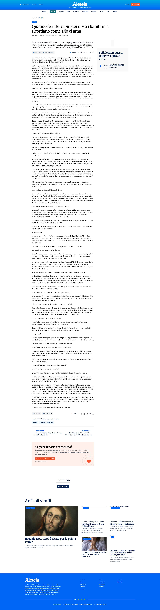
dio (112, 537)
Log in (68, 480)
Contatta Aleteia (97, 604)
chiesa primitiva (31, 508)
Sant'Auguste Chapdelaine (85, 7)
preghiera (50, 422)
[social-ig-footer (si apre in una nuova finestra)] (85, 599)
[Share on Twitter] (87, 52)
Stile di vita (76, 11)
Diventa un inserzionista (86, 604)
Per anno (120, 582)
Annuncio (101, 586)
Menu (44, 11)
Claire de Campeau (51, 35)
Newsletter (102, 582)
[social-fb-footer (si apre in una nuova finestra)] (78, 599)
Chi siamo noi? (66, 604)
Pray (52, 11)
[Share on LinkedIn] (84, 52)
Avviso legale (75, 604)
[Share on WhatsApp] (93, 52)
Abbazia (115, 11)
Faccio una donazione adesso (44, 459)
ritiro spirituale (87, 539)
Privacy (104, 604)
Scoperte (93, 11)
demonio (85, 508)
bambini (35, 422)
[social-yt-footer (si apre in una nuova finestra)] (75, 599)
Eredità (102, 11)
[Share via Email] (90, 52)
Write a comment (63, 486)
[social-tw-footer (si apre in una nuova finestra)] (81, 599)
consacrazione (115, 508)
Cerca (41, 5)
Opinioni (61, 11)
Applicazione (102, 584)
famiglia (41, 18)
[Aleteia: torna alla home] (80, 3)
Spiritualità (85, 11)
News (68, 11)
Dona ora (134, 5)
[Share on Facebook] (81, 52)
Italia (108, 11)
